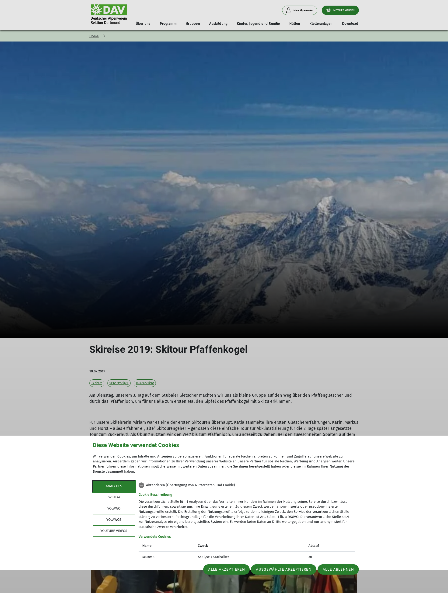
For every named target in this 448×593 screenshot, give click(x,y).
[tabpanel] (247, 522)
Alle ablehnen (338, 569)
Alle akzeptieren (226, 569)
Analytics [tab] (114, 486)
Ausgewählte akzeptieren (284, 569)
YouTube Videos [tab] (113, 531)
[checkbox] (247, 485)
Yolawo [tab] (113, 508)
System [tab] (114, 497)
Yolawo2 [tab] (113, 519)
